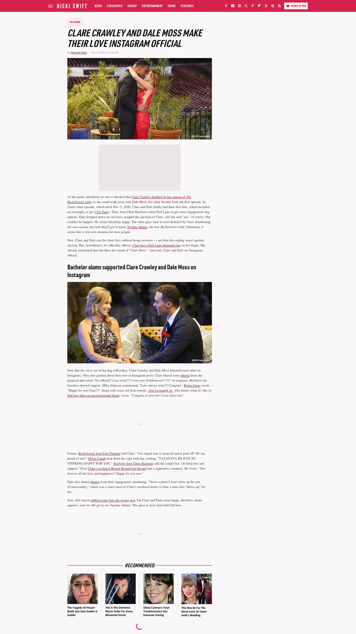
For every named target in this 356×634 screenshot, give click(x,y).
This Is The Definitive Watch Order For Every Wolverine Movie (119, 611)
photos (185, 375)
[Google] (273, 6)
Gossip (132, 6)
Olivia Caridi (97, 458)
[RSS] (279, 6)
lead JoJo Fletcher (99, 453)
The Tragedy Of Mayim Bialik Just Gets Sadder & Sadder (82, 611)
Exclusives (115, 6)
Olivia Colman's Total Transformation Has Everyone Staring (156, 611)
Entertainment (152, 6)
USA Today (102, 211)
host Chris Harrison (133, 463)
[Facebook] (226, 6)
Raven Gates (192, 385)
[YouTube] (233, 6)
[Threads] (266, 6)
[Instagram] (239, 6)
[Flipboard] (259, 6)
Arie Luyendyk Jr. (160, 390)
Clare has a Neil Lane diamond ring (156, 245)
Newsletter (298, 6)
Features (187, 6)
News (98, 6)
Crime (172, 6)
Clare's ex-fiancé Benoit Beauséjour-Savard (117, 468)
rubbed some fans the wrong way (113, 500)
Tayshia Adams (137, 226)
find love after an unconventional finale (93, 395)
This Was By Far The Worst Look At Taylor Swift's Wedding (194, 611)
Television (75, 22)
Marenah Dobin (79, 52)
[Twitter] (246, 6)
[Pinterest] (253, 6)
